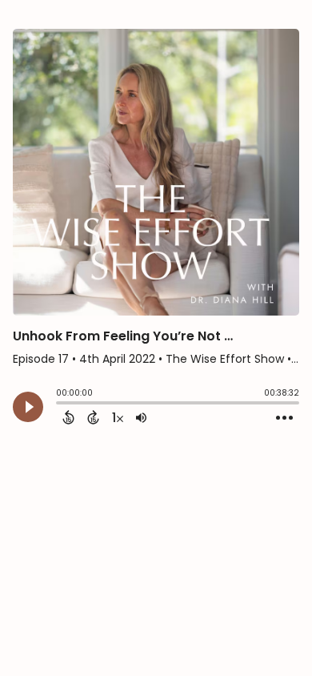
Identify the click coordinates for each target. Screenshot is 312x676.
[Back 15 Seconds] (68, 417)
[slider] (60, 404)
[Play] (28, 407)
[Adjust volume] (141, 417)
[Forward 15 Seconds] (93, 417)
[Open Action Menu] (284, 418)
